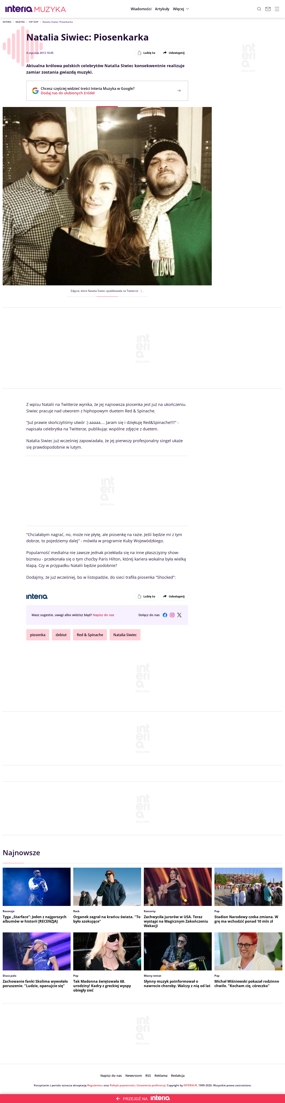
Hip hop (33, 21)
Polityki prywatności (122, 1085)
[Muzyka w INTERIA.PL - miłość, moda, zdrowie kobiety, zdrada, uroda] (50, 8)
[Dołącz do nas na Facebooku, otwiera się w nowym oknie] (165, 615)
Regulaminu (95, 1085)
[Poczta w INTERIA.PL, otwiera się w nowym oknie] (268, 9)
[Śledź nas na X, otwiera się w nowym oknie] (179, 615)
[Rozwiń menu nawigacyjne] (277, 9)
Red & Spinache (90, 634)
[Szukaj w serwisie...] (259, 9)
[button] (181, 9)
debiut (61, 634)
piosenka (37, 634)
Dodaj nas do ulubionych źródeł (87, 93)
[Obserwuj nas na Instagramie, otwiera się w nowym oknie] (172, 615)
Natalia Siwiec (125, 634)
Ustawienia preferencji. (151, 1085)
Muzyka (20, 21)
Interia (7, 21)
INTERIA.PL (190, 1085)
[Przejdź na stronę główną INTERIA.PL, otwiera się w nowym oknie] (19, 8)
